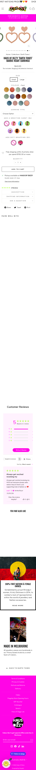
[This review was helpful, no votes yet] (23, 499)
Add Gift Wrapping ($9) (18, 137)
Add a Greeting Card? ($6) (18, 118)
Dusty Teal (20, 103)
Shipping (15, 68)
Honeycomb (6, 89)
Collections (15, 54)
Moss (6, 96)
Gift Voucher (18, 702)
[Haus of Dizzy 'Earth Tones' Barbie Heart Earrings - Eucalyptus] (4, 320)
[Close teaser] (11, 759)
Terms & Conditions (18, 678)
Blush (15, 103)
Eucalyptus (18, 89)
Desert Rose (12, 89)
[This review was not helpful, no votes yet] (27, 499)
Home (8, 54)
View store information (12, 181)
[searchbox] (10, 459)
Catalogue (18, 705)
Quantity (18, 159)
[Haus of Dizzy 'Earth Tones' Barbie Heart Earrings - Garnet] (4, 347)
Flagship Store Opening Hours (18, 698)
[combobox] (25, 464)
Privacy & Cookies (18, 682)
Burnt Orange (23, 96)
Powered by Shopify (18, 768)
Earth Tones (25, 54)
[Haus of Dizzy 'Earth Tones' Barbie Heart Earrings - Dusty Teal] (4, 375)
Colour (18, 85)
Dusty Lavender (12, 96)
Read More (18, 605)
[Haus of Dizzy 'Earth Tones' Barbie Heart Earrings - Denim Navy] (4, 331)
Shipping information (18, 196)
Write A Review (21, 450)
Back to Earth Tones (19, 668)
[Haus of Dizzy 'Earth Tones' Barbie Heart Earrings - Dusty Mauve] (4, 326)
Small (14, 79)
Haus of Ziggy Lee (18, 712)
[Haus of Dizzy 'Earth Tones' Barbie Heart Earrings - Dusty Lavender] (4, 342)
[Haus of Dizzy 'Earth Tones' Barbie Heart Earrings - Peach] (4, 380)
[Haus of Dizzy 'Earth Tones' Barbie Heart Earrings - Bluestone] (4, 364)
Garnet (18, 96)
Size (18, 75)
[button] (6, 764)
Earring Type (18, 109)
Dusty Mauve (23, 89)
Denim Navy (29, 89)
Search (18, 708)
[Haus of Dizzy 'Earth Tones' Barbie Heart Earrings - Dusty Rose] (4, 358)
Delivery (18, 689)
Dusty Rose (29, 96)
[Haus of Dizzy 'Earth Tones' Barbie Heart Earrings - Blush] (4, 369)
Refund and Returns (18, 685)
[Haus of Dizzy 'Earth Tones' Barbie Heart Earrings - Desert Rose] (4, 315)
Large (22, 79)
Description (18, 192)
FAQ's (18, 695)
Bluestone (9, 103)
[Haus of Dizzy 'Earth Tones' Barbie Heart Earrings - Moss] (4, 337)
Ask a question (18, 201)
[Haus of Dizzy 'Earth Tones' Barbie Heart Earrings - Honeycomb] (4, 310)
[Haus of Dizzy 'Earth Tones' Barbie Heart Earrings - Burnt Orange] (4, 353)
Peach (26, 103)
